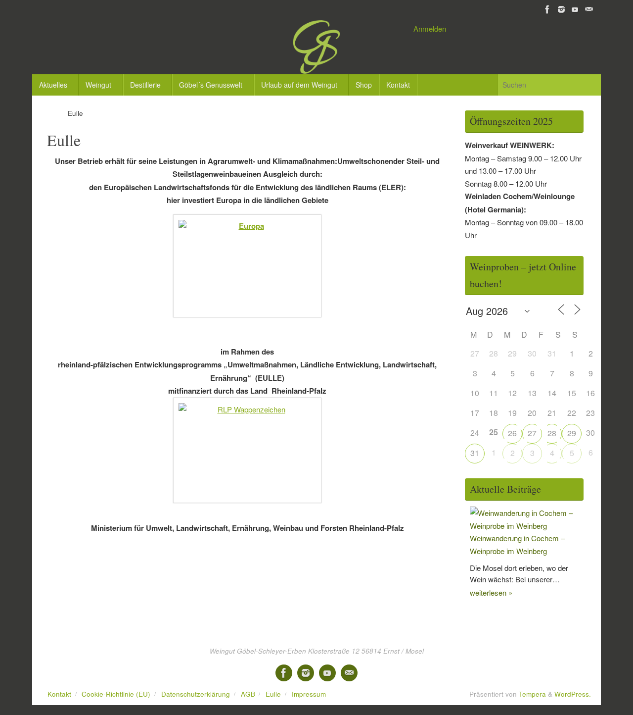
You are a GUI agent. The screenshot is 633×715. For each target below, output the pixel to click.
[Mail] (589, 9)
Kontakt (59, 694)
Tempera (532, 694)
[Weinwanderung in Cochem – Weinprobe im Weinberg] (527, 525)
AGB (248, 694)
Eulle (273, 694)
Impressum (309, 694)
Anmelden (429, 28)
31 (474, 453)
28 (551, 433)
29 (571, 433)
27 (532, 433)
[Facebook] (547, 9)
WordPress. (572, 694)
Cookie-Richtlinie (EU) (116, 694)
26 (512, 433)
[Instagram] (561, 9)
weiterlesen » (491, 592)
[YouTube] (575, 9)
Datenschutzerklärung (195, 694)
